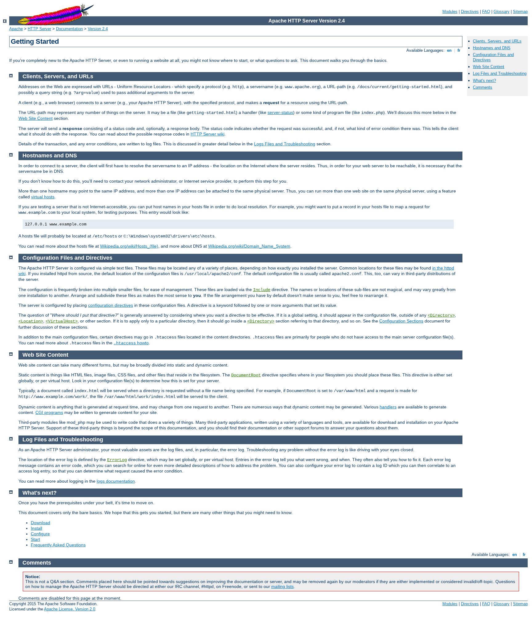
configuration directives (110, 305)
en (449, 50)
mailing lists (282, 586)
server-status (280, 112)
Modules (449, 11)
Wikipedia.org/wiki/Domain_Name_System (249, 246)
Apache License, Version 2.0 (69, 609)
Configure (40, 533)
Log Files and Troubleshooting (499, 73)
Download (40, 522)
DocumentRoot (246, 375)
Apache (16, 28)
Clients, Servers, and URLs (497, 41)
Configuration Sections (401, 320)
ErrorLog (117, 459)
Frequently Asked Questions (58, 544)
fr (458, 50)
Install (36, 528)
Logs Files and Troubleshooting (284, 143)
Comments (482, 87)
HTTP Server (39, 28)
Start (35, 539)
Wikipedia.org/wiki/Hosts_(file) (129, 246)
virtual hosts (42, 196)
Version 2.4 (98, 28)
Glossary (502, 11)
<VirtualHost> (62, 321)
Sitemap (520, 11)
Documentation (69, 28)
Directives (470, 11)
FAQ (486, 11)
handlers (388, 406)
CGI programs (49, 412)
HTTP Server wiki (207, 134)
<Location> (30, 321)
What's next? (484, 80)
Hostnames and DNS (491, 48)
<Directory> (441, 315)
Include (261, 289)
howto (131, 342)
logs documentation (116, 481)
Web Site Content (488, 66)
